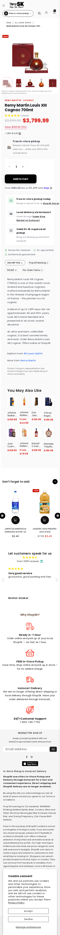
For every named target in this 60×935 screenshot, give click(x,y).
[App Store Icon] (30, 763)
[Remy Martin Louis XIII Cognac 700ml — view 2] (19, 82)
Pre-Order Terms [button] (31, 270)
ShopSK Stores (51, 203)
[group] (16, 166)
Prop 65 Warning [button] (37, 262)
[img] (30, 557)
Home (9, 23)
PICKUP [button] (11, 270)
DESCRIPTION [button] (14, 262)
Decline (28, 919)
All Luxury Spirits (23, 23)
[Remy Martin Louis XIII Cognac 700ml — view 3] (30, 82)
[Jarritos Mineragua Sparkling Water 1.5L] (15, 501)
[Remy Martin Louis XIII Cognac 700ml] (7, 82)
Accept (28, 911)
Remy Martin (28, 360)
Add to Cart (20, 179)
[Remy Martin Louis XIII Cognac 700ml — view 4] (41, 82)
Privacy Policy (16, 902)
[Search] (39, 13)
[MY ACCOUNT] (46, 13)
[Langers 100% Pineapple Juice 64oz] (45, 501)
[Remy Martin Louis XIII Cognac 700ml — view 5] (53, 82)
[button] (4, 5)
